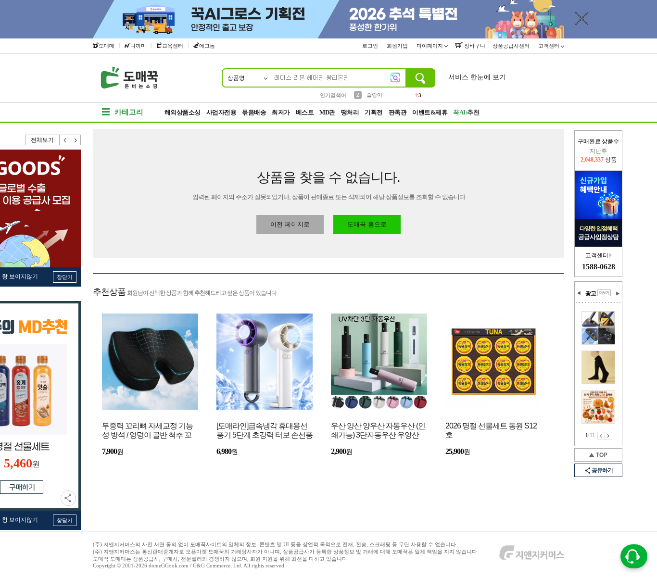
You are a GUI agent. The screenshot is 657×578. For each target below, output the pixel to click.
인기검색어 (333, 95)
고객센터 (549, 46)
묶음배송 (254, 112)
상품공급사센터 (512, 46)
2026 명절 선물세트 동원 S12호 (491, 430)
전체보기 (42, 140)
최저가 (281, 112)
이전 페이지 (601, 436)
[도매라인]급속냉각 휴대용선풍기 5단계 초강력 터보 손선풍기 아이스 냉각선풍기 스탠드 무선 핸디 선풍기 (264, 431)
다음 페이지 (608, 436)
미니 (371, 97)
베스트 (305, 112)
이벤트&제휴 (429, 112)
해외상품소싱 (182, 112)
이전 (65, 140)
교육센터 (172, 46)
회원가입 (398, 46)
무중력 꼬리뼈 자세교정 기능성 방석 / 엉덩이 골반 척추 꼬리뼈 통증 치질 (147, 431)
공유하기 (68, 498)
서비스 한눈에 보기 (477, 77)
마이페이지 (430, 46)
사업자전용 (221, 112)
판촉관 (398, 112)
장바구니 (474, 46)
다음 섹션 (617, 293)
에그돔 (207, 46)
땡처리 (350, 112)
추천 (466, 112)
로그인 (370, 46)
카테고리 (128, 112)
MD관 (327, 112)
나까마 (138, 46)
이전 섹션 (579, 293)
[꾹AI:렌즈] (395, 77)
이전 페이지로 (290, 224)
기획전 (374, 112)
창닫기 (65, 277)
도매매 (106, 46)
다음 (75, 140)
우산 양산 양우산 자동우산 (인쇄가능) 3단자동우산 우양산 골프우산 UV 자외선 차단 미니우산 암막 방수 (378, 431)
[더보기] (604, 292)
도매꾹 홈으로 (367, 224)
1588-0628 (598, 267)
